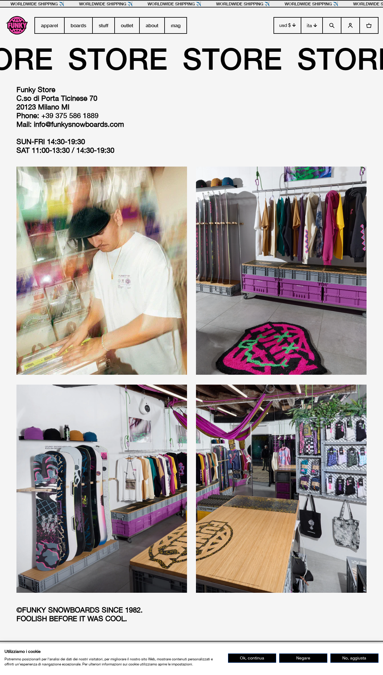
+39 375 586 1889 (69, 115)
